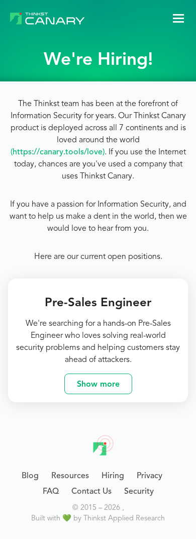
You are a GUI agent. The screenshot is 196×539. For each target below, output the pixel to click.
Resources (70, 476)
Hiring (113, 476)
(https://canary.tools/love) (58, 152)
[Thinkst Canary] (47, 18)
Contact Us (91, 491)
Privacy (149, 476)
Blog (30, 476)
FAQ (51, 491)
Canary (103, 444)
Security (139, 491)
